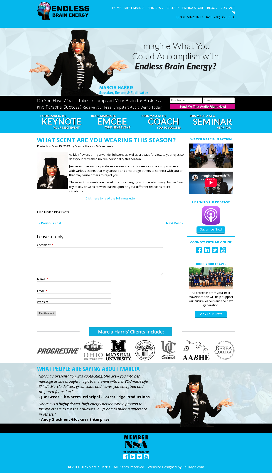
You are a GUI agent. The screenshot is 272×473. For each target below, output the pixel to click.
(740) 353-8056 (223, 17)
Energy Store (193, 8)
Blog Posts (61, 212)
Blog (211, 8)
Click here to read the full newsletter (111, 198)
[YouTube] (223, 251)
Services (154, 8)
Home (116, 8)
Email (42, 291)
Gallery (173, 8)
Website (42, 301)
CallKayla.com (193, 467)
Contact (228, 8)
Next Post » (175, 223)
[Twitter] (215, 251)
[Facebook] (199, 251)
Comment (45, 245)
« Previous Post (49, 223)
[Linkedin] (207, 251)
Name (42, 279)
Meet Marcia (134, 8)
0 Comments (104, 146)
